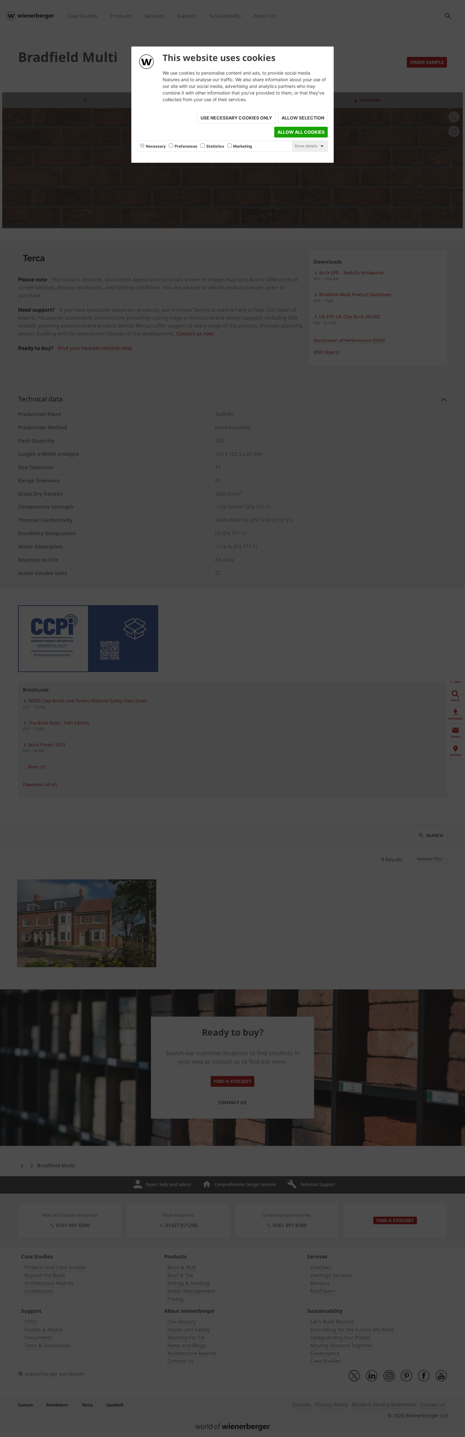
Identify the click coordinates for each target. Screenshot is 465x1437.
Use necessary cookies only (236, 117)
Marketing (242, 146)
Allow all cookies (301, 132)
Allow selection (303, 117)
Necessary (156, 146)
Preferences (186, 146)
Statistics (215, 146)
